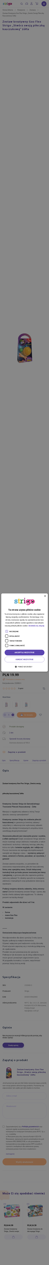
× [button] (45, 596)
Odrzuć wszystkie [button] (24, 659)
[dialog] (24, 632)
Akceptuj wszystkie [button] (24, 652)
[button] (24, 666)
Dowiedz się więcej (36, 625)
